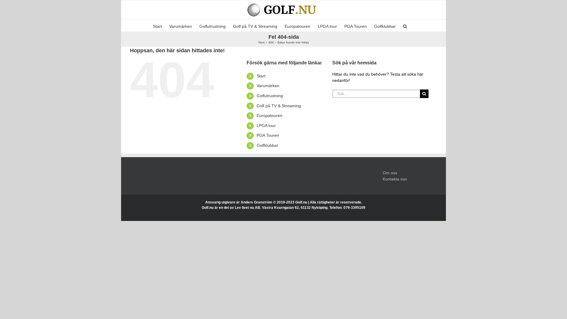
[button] (405, 26)
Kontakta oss (395, 179)
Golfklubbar (267, 145)
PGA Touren (268, 135)
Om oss (390, 172)
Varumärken (268, 85)
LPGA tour (266, 125)
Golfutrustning (270, 95)
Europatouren (269, 115)
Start (261, 76)
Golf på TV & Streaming (279, 105)
